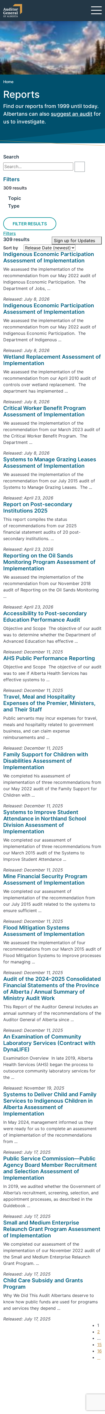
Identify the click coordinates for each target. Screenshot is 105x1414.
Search (11, 157)
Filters (9, 233)
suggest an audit (71, 114)
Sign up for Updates (75, 240)
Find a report (25, 1387)
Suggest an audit (29, 1393)
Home (8, 81)
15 (99, 1344)
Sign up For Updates (37, 1371)
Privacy (19, 1400)
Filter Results (30, 223)
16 (99, 1351)
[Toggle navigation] (96, 10)
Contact (20, 1381)
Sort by (10, 247)
